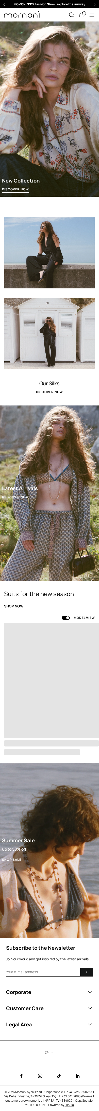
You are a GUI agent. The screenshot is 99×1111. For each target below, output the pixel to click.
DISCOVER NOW (15, 189)
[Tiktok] (59, 1076)
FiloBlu (69, 1105)
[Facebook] (21, 1076)
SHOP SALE (11, 860)
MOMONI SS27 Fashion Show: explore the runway (49, 4)
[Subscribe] (86, 972)
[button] (49, 4)
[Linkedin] (77, 1076)
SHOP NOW (14, 606)
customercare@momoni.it (23, 1100)
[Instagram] (40, 1076)
